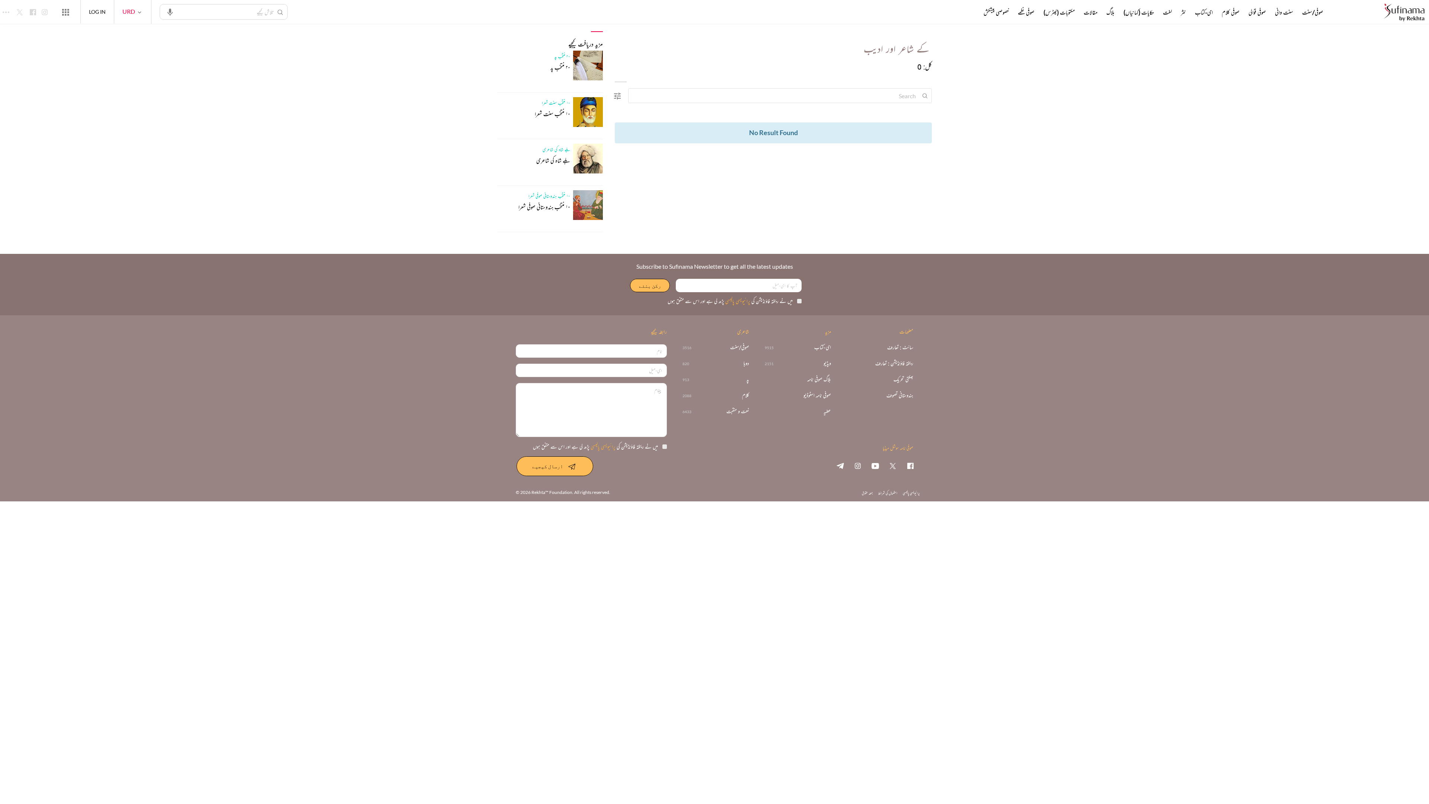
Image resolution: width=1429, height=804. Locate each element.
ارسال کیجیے (547, 466)
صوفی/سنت (1312, 12)
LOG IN (97, 12)
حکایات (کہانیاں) (1138, 12)
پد (748, 379)
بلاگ (1110, 12)
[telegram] (840, 466)
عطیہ (827, 411)
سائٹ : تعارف (900, 347)
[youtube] (875, 466)
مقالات (1090, 12)
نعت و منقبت (737, 411)
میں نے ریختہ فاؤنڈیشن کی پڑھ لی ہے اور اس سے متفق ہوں (730, 300)
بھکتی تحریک (903, 379)
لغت (1167, 12)
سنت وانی (1284, 12)
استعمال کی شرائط (887, 493)
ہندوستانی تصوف (899, 395)
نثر (1183, 12)
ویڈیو (827, 363)
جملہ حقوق (867, 493)
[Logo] (1404, 13)
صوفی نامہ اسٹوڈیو (817, 395)
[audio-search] (170, 11)
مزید (971, 12)
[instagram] (858, 466)
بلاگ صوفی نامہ (819, 379)
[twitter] (893, 466)
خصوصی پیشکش (996, 12)
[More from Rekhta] (65, 12)
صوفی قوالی (1257, 12)
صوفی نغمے (1026, 12)
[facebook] (910, 466)
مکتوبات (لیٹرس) (1059, 12)
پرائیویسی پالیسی (737, 300)
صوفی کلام (1231, 12)
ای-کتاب (1204, 12)
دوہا (746, 363)
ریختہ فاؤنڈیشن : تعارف (894, 363)
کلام (745, 395)
